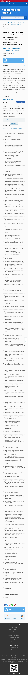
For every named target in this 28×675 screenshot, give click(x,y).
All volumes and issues (14, 637)
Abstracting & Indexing (14, 629)
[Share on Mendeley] (14, 604)
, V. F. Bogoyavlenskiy (16, 48)
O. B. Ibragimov (6, 48)
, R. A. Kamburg (7, 50)
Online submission (14, 649)
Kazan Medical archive (8, 99)
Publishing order (5, 128)
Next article (13, 123)
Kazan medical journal (8, 3)
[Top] (25, 339)
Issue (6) (22, 22)
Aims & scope (14, 627)
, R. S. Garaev (14, 50)
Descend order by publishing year (16, 128)
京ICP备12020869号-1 (11, 659)
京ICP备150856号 (21, 659)
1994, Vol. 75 (16, 22)
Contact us (14, 632)
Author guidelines (14, 647)
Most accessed (14, 642)
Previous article (12, 120)
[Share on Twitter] (7, 604)
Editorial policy (14, 652)
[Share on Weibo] (10, 604)
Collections (14, 639)
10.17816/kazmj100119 (16, 24)
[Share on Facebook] (5, 604)
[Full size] (25, 341)
